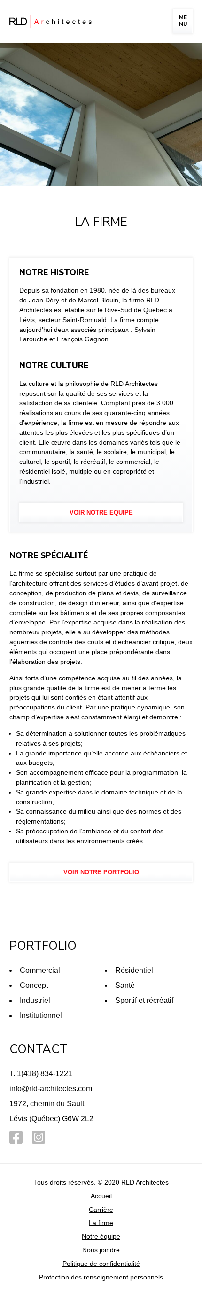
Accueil (101, 1196)
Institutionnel (41, 1015)
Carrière (101, 1209)
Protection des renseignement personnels (101, 1277)
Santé (125, 985)
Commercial (40, 970)
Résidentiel (134, 970)
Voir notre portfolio (101, 872)
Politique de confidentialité (101, 1263)
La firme (101, 1222)
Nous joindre (101, 1250)
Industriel (35, 1000)
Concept (34, 985)
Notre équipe (101, 1236)
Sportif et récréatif (144, 1000)
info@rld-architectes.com (50, 1089)
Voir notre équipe (101, 512)
